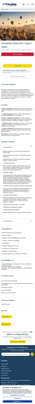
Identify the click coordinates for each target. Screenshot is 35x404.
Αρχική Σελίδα (4, 364)
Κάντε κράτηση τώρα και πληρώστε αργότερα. (15, 70)
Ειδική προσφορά (17, 54)
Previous (3, 26)
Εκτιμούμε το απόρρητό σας (12, 387)
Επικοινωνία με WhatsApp (17, 341)
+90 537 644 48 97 (12, 382)
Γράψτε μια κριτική (6, 324)
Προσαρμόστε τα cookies (17, 395)
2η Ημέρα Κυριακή (7, 221)
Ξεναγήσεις (4, 366)
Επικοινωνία (4, 375)
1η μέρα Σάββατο (7, 147)
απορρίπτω (17, 398)
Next (31, 26)
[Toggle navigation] (32, 4)
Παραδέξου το (17, 401)
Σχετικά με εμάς (5, 368)
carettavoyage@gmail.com (23, 385)
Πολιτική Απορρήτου (6, 370)
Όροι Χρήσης (4, 373)
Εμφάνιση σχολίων (6, 316)
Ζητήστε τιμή (17, 65)
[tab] (17, 146)
